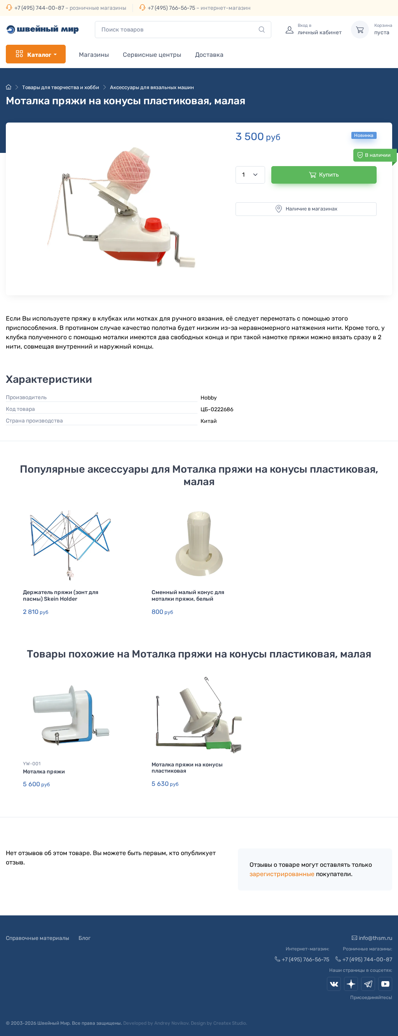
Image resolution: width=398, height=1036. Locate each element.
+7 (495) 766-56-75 (171, 8)
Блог (85, 938)
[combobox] (183, 30)
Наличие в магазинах (311, 209)
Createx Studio (229, 1023)
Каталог (39, 54)
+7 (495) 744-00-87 (39, 8)
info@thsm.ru (375, 938)
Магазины (94, 54)
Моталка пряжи (44, 771)
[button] (125, 207)
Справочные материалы (37, 938)
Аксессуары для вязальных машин (152, 87)
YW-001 (31, 763)
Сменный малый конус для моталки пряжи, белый (188, 595)
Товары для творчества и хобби (60, 87)
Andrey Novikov (171, 1023)
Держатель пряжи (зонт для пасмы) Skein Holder (60, 595)
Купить (329, 174)
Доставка (209, 54)
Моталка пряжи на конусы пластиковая (187, 768)
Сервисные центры (152, 54)
